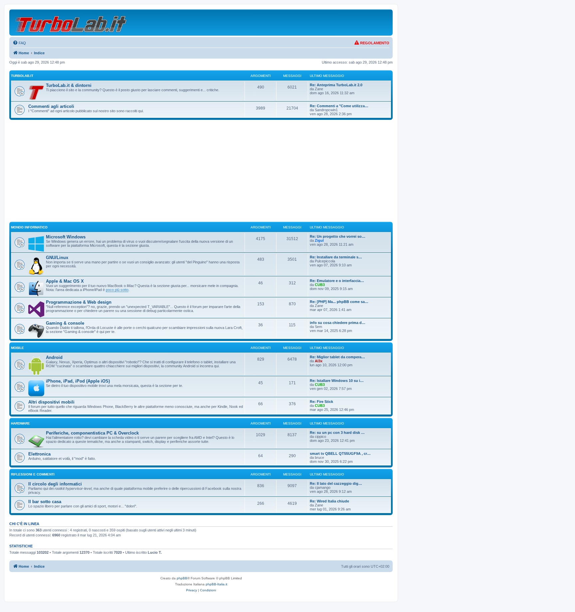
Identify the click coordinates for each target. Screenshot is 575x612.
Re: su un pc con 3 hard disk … (337, 433)
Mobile (17, 348)
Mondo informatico (29, 227)
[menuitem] (19, 43)
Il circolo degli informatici (55, 483)
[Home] (71, 22)
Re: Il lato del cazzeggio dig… (336, 483)
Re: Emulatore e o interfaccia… (337, 281)
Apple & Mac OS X (65, 281)
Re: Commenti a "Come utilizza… (339, 106)
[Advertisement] (201, 173)
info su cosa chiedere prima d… (337, 323)
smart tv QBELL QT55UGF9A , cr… (340, 454)
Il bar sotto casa (44, 501)
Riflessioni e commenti (33, 474)
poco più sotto (117, 290)
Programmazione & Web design (78, 302)
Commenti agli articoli (51, 106)
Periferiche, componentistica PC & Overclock (92, 433)
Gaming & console (65, 323)
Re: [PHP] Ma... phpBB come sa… (339, 302)
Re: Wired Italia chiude (329, 501)
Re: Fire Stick (321, 402)
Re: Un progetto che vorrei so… (337, 236)
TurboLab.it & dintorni (69, 85)
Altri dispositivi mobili (51, 402)
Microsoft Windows (66, 236)
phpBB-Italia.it (216, 584)
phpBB (182, 578)
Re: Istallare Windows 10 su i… (337, 381)
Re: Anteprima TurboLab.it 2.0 (336, 85)
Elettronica (39, 454)
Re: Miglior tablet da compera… (337, 357)
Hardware (20, 423)
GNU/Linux (57, 257)
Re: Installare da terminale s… (336, 257)
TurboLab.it (22, 76)
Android (54, 357)
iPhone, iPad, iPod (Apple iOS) (78, 381)
